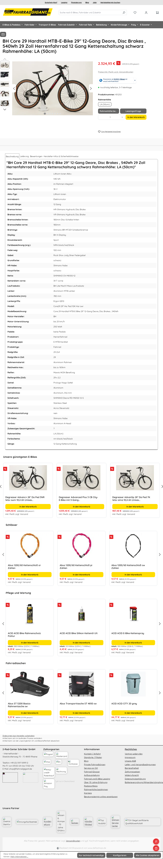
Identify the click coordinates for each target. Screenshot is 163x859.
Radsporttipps (91, 786)
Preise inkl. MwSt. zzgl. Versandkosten (115, 72)
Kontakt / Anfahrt (92, 754)
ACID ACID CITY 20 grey (124, 703)
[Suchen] (124, 12)
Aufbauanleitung (92, 775)
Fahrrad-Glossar (92, 771)
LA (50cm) (105, 104)
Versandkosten (73, 841)
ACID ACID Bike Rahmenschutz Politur (24, 634)
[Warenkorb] (157, 12)
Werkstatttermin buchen (110, 2)
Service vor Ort (91, 768)
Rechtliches (131, 749)
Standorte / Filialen (93, 757)
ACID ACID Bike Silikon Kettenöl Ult (79, 633)
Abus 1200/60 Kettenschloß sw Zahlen (128, 566)
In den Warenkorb (136, 117)
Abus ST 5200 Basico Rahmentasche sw (19, 705)
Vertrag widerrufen (133, 754)
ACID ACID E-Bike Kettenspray (127, 633)
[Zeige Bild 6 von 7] (57, 113)
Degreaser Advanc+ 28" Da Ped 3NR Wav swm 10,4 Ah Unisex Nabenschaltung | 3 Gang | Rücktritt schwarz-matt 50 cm (24, 498)
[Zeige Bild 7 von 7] (60, 113)
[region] (81, 486)
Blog (87, 2)
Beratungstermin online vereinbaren (101, 796)
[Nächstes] (91, 88)
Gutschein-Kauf (51, 2)
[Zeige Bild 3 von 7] (49, 113)
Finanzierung (76, 2)
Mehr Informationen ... (19, 856)
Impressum (130, 757)
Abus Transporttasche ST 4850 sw (78, 703)
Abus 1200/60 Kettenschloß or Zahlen (24, 566)
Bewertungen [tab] (36, 156)
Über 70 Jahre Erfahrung (95, 782)
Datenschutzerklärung (135, 778)
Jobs (95, 2)
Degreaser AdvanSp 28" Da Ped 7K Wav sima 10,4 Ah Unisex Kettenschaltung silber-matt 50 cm (131, 498)
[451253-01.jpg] (52, 88)
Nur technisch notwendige (91, 855)
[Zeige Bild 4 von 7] (52, 113)
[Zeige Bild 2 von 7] (47, 113)
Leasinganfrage (133, 111)
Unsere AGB (130, 761)
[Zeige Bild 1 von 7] (44, 113)
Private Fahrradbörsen (94, 764)
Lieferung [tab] (24, 156)
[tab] (12, 156)
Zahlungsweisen (132, 771)
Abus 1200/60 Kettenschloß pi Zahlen (76, 566)
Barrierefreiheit (132, 768)
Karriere (88, 793)
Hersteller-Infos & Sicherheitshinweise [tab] (61, 156)
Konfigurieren (119, 855)
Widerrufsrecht (132, 775)
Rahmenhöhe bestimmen (96, 789)
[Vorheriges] (14, 88)
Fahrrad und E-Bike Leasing (97, 778)
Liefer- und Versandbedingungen (140, 764)
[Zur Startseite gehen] (28, 12)
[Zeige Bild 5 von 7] (55, 113)
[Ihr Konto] (146, 12)
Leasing (64, 2)
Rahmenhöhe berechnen (109, 111)
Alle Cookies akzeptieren (147, 855)
